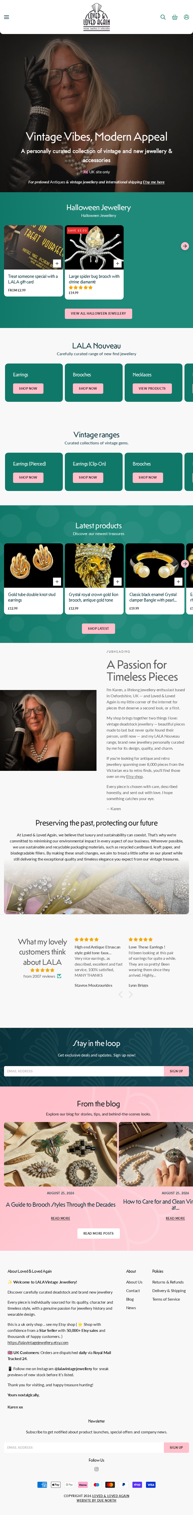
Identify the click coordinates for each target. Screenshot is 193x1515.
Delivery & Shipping (168, 1290)
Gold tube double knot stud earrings (32, 597)
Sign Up (176, 1071)
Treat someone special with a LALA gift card (33, 279)
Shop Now (28, 388)
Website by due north (96, 1500)
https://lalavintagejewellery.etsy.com (38, 1342)
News (131, 1307)
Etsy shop (134, 776)
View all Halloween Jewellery (98, 313)
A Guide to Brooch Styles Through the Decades (61, 1204)
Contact (133, 1290)
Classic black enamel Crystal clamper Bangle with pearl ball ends (152, 597)
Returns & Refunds (168, 1281)
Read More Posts (98, 1233)
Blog (130, 1299)
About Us (134, 1281)
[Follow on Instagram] (96, 1469)
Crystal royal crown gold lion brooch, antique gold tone (93, 597)
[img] (42, 970)
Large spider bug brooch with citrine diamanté (94, 279)
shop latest (98, 629)
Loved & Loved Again (110, 1496)
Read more (60, 1218)
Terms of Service (166, 1299)
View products (152, 388)
